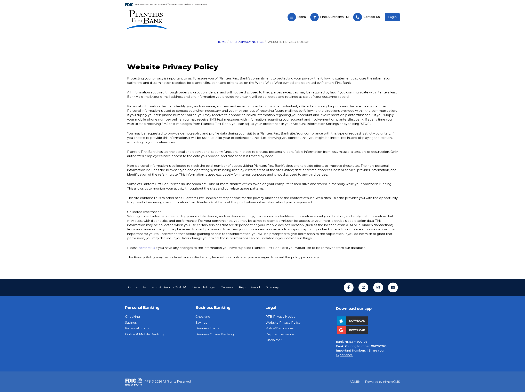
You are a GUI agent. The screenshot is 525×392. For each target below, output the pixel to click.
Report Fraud (249, 287)
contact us (146, 248)
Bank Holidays (203, 287)
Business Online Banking (214, 334)
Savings (131, 322)
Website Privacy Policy (283, 322)
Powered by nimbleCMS (382, 382)
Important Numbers (351, 350)
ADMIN (355, 382)
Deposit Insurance (280, 334)
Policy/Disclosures (279, 328)
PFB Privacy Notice (247, 42)
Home (221, 42)
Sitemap (272, 287)
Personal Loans (137, 328)
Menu (296, 16)
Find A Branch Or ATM (169, 287)
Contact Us (137, 287)
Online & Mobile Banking (144, 334)
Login (392, 17)
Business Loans (207, 328)
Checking (132, 316)
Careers (227, 287)
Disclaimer (274, 340)
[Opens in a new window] (169, 19)
